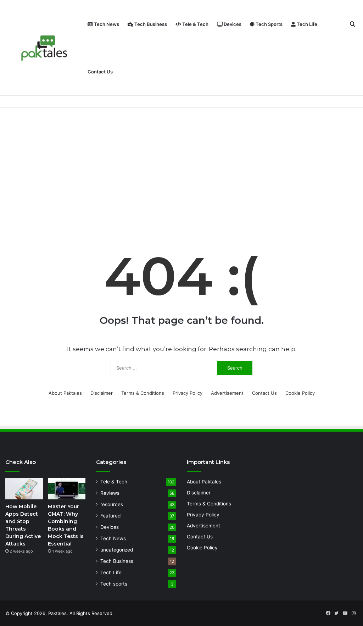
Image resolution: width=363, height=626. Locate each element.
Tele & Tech (194, 24)
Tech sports (113, 584)
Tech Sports (269, 24)
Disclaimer (101, 393)
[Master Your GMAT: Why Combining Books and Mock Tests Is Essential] (66, 488)
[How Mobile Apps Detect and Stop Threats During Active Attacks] (24, 488)
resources (111, 504)
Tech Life (306, 24)
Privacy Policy (187, 393)
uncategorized (116, 550)
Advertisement (227, 393)
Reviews (109, 493)
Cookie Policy (300, 393)
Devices (232, 24)
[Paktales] (44, 48)
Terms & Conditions (142, 393)
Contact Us (100, 71)
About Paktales (65, 393)
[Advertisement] (181, 168)
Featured (110, 516)
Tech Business (150, 24)
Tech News (106, 24)
